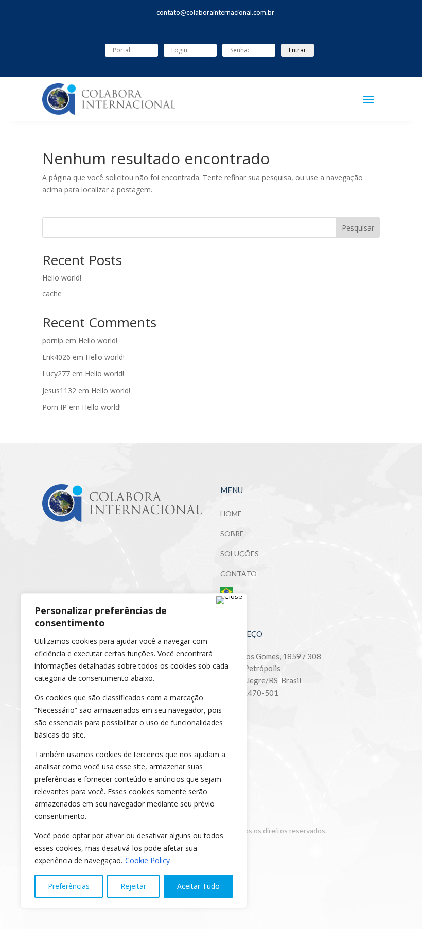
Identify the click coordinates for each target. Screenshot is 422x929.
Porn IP (54, 407)
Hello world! (61, 278)
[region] (134, 750)
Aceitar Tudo (198, 886)
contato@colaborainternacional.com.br (215, 12)
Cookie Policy (147, 860)
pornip (52, 340)
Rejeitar (133, 886)
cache (52, 294)
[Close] (229, 600)
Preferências (69, 886)
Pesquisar (358, 228)
